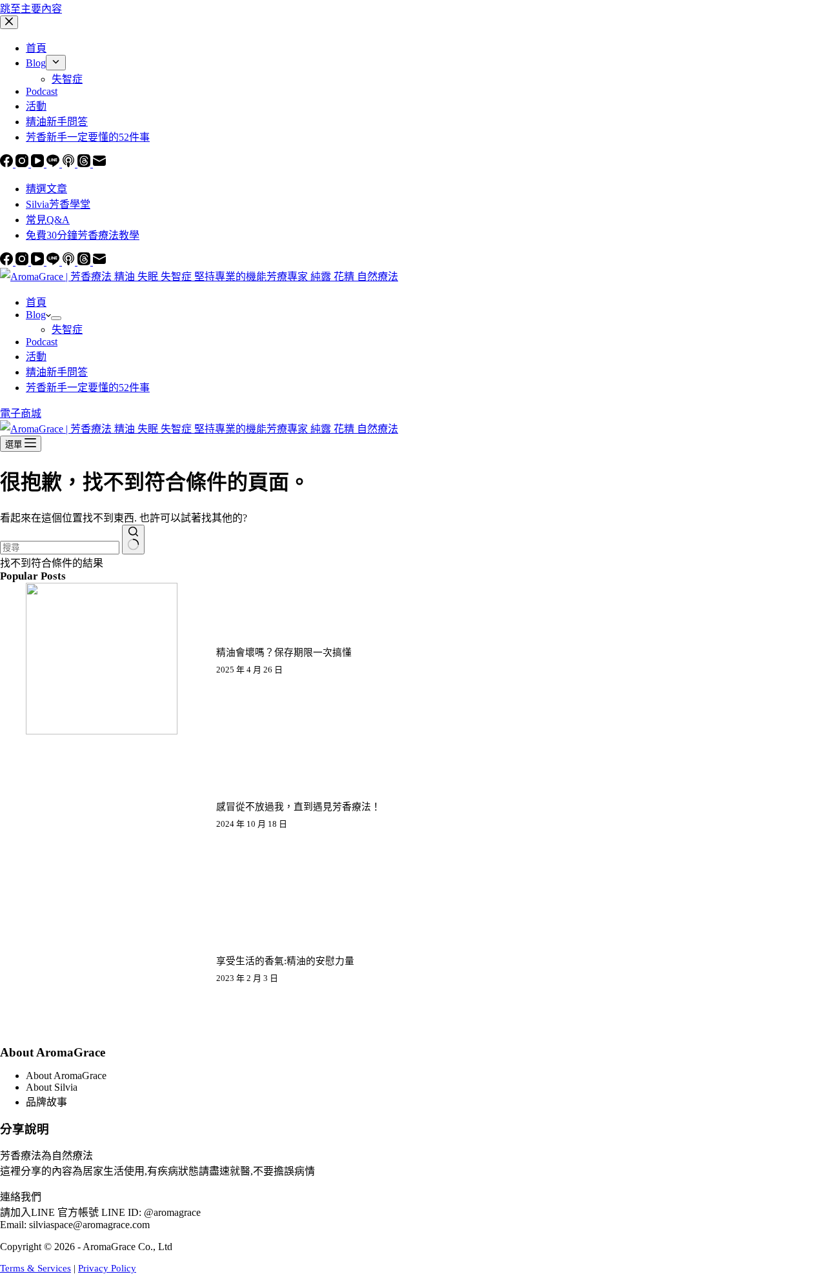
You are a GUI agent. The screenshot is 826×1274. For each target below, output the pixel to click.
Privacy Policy (107, 1268)
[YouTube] (38, 261)
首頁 (36, 302)
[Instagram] (23, 261)
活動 (36, 356)
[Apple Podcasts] (69, 261)
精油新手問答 (57, 372)
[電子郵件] (99, 261)
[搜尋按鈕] (133, 539)
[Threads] (85, 261)
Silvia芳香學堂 (58, 204)
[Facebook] (7, 261)
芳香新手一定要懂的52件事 (88, 387)
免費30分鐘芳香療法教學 (82, 235)
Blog (36, 314)
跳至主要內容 (31, 8)
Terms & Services (35, 1268)
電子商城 (20, 413)
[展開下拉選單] (56, 318)
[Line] (54, 261)
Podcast (41, 341)
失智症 (67, 329)
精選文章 (46, 188)
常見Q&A (48, 219)
